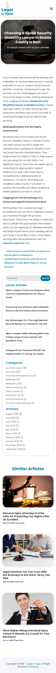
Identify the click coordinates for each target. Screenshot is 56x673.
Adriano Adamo (18, 47)
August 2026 (12, 414)
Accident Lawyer (14, 368)
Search (45, 278)
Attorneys (11, 371)
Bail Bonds (11, 379)
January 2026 (12, 441)
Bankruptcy (11, 383)
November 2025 (14, 445)
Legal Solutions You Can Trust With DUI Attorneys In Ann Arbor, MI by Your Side (26, 575)
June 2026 (11, 421)
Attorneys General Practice (19, 375)
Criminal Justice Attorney (18, 403)
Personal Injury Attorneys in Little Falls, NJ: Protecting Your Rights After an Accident (26, 516)
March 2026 (12, 433)
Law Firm (44, 47)
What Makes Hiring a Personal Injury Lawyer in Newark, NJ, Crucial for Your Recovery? (26, 634)
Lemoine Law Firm (13, 243)
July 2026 (10, 417)
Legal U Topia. (34, 663)
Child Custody (13, 391)
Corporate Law (13, 395)
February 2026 (13, 437)
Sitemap (34, 666)
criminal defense (14, 399)
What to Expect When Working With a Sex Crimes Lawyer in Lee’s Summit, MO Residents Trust (27, 337)
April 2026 (10, 429)
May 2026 (10, 425)
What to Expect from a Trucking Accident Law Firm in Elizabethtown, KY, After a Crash (28, 294)
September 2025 (14, 449)
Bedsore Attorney (14, 387)
